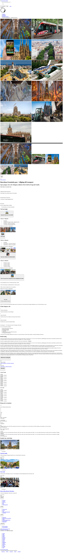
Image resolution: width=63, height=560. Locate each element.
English (3, 533)
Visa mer (29, 341)
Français (3, 539)
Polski (3, 545)
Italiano (3, 541)
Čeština (3, 535)
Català (3, 534)
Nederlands (4, 542)
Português (3, 544)
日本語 (3, 543)
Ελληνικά (3, 537)
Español (3, 538)
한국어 (3, 540)
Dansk (3, 536)
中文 (3, 547)
